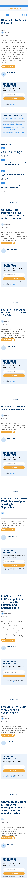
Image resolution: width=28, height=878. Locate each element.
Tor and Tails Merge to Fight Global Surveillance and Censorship (11, 186)
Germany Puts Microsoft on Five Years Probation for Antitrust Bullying (12, 152)
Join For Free (14, 98)
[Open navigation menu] (3, 9)
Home (2, 14)
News (7, 14)
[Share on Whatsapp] (26, 15)
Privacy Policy (12, 104)
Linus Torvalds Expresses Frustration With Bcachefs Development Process (14, 163)
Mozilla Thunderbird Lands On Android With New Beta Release (12, 175)
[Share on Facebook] (20, 15)
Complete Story (7, 66)
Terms (6, 104)
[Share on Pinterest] (24, 15)
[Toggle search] (25, 9)
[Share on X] (22, 15)
